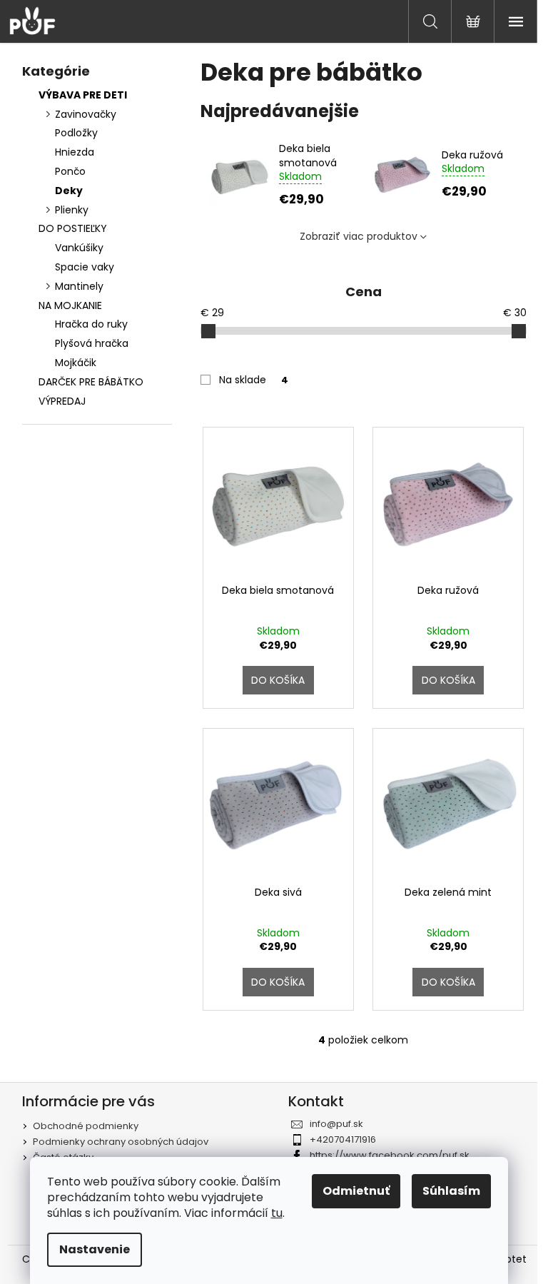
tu (277, 1213)
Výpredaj (62, 401)
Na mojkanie (70, 305)
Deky (69, 190)
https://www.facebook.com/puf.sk (390, 1155)
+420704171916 (343, 1139)
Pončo (70, 171)
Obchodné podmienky (85, 1126)
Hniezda (74, 152)
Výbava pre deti (83, 95)
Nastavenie (94, 1249)
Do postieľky (73, 228)
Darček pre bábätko (91, 382)
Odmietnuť (356, 1191)
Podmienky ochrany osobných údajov (120, 1141)
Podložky (76, 133)
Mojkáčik (75, 362)
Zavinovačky (85, 114)
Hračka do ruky (91, 324)
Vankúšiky (79, 248)
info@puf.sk (336, 1124)
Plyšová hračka (91, 343)
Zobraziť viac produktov (358, 236)
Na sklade (253, 380)
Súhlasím (451, 1191)
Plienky (71, 210)
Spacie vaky (84, 267)
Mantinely (79, 286)
